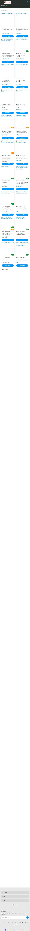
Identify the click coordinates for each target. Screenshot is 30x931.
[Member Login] (24, 2)
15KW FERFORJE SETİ (6, 182)
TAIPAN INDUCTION (20, 28)
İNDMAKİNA (4, 28)
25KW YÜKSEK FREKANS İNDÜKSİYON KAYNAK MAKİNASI (7, 157)
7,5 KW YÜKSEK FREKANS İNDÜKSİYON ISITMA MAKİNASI (7, 234)
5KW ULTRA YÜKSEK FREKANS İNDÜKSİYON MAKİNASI (6, 208)
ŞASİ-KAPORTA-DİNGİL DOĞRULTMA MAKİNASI (21, 234)
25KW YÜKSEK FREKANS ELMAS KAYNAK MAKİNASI (21, 132)
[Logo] (7, 2)
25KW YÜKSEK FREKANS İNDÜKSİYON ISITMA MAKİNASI (7, 132)
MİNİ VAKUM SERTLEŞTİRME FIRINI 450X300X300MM (8, 56)
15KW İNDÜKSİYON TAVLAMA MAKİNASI (6, 81)
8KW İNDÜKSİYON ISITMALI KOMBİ (22, 107)
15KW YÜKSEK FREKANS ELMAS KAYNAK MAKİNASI (21, 157)
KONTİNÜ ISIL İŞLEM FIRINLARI (20, 56)
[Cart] (27, 2)
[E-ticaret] (15, 930)
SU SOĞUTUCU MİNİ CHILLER (20, 81)
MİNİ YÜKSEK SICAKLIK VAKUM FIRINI (6, 259)
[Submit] (27, 917)
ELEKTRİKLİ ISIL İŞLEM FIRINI (8, 29)
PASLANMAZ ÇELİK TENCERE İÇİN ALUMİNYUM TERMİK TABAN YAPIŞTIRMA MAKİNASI (22, 259)
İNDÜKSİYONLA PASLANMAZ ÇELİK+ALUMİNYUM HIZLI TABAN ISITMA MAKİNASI (22, 183)
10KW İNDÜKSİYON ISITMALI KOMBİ (8, 107)
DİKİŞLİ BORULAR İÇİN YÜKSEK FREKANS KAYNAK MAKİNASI (21, 208)
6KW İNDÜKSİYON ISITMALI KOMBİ (22, 30)
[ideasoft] (7, 930)
